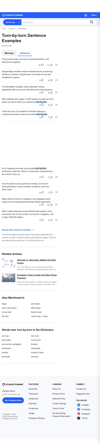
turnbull (5, 352)
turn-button (6, 340)
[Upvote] (42, 65)
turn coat (35, 335)
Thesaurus (33, 393)
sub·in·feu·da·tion (9, 307)
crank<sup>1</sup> (39, 316)
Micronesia (36, 307)
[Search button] (93, 22)
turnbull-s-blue (37, 352)
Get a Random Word (13, 400)
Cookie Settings (59, 403)
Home (4, 28)
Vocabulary (33, 408)
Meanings (9, 53)
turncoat (34, 356)
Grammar (33, 403)
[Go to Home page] (12, 15)
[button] (85, 15)
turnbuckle (35, 348)
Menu (94, 15)
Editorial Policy (58, 398)
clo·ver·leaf (6, 312)
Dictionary (33, 388)
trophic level (36, 312)
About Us (56, 388)
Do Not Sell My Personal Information (61, 415)
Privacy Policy (58, 393)
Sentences (10, 22)
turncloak (6, 356)
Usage (31, 413)
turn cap (5, 335)
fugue (4, 303)
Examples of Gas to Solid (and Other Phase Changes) (37, 276)
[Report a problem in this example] (56, 64)
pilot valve (35, 303)
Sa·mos (5, 316)
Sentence (12, 28)
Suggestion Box (83, 393)
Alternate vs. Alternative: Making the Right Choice (36, 261)
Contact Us (81, 388)
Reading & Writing (37, 418)
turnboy (34, 344)
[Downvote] (51, 65)
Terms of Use (58, 408)
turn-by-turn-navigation (11, 344)
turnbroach (6, 348)
